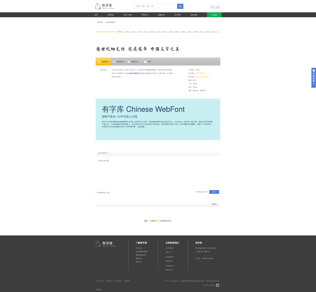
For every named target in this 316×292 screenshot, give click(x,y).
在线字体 (100, 22)
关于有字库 (100, 281)
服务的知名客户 (141, 255)
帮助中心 (145, 15)
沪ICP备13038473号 (212, 281)
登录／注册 (215, 7)
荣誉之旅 (139, 258)
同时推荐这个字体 (103, 192)
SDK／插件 (128, 15)
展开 (313, 78)
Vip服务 (214, 15)
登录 (158, 220)
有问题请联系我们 (142, 251)
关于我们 (177, 15)
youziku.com (175, 281)
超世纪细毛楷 (110, 22)
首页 (96, 15)
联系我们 (109, 281)
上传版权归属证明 (133, 73)
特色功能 (194, 15)
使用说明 (118, 281)
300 (203, 192)
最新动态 (161, 15)
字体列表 (110, 15)
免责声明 (127, 281)
